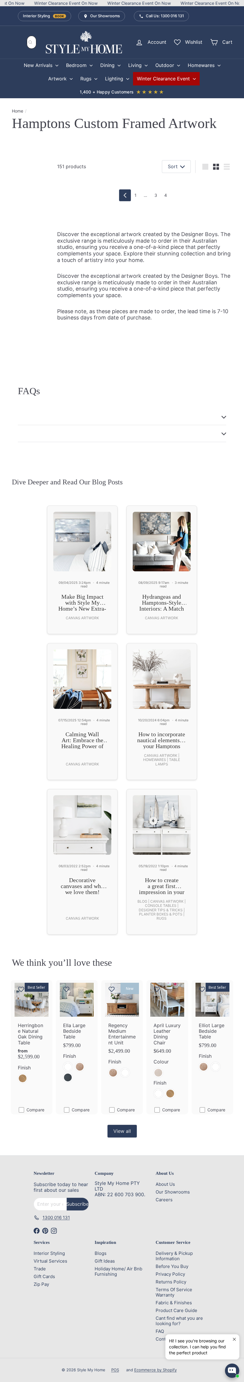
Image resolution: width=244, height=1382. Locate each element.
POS (115, 1369)
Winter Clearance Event (164, 79)
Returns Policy (171, 1282)
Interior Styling (43, 15)
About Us (165, 1184)
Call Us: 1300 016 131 (165, 15)
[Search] (30, 42)
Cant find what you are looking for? (179, 1320)
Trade (40, 1269)
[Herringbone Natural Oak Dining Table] (31, 1035)
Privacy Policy (170, 1274)
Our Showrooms (105, 15)
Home (17, 111)
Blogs (101, 1253)
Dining (108, 65)
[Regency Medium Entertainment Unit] (122, 1032)
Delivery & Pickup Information (174, 1255)
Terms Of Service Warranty (174, 1292)
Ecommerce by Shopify (155, 1369)
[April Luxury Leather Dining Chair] (167, 1042)
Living (135, 65)
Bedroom (77, 65)
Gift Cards (44, 1276)
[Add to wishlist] (21, 989)
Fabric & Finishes (174, 1302)
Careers (164, 1199)
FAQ (160, 1331)
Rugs (86, 79)
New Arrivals (39, 65)
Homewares (202, 65)
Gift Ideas (105, 1261)
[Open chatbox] (232, 1371)
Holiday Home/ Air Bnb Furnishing (118, 1271)
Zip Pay (41, 1284)
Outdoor (165, 65)
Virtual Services (50, 1261)
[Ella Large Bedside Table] (76, 1034)
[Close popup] (234, 1339)
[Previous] (125, 195)
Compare (35, 1109)
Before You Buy (172, 1266)
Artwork (58, 79)
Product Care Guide (176, 1310)
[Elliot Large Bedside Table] (212, 1029)
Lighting (115, 79)
